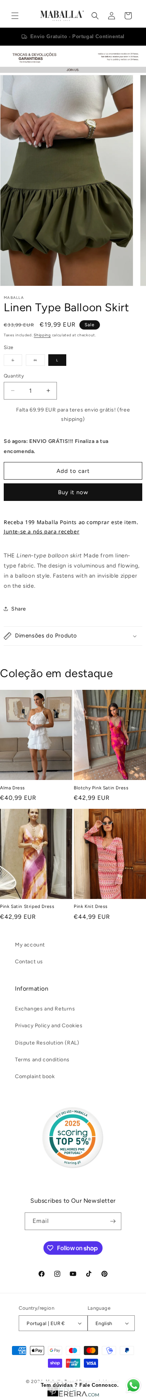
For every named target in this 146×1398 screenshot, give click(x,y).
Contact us (29, 961)
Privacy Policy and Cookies (49, 1025)
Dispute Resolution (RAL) (47, 1043)
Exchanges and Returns (45, 1009)
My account (30, 945)
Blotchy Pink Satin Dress (101, 787)
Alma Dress (12, 787)
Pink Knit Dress (91, 906)
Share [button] (18, 609)
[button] (15, 15)
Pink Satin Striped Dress (27, 906)
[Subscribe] (112, 1221)
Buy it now (73, 492)
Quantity (14, 376)
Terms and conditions (42, 1059)
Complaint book (35, 1076)
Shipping (42, 335)
